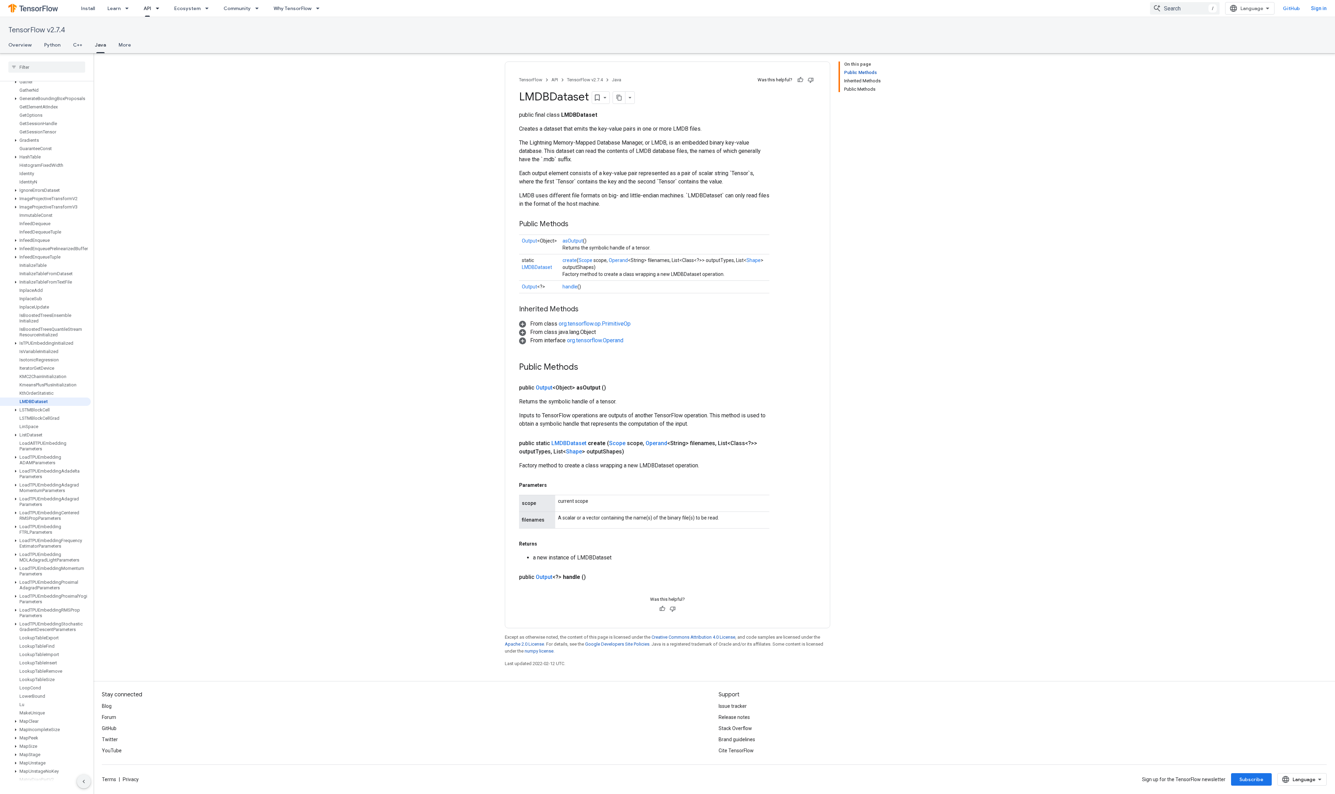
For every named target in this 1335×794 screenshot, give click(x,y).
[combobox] (1185, 8)
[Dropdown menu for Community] (259, 8)
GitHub (1291, 8)
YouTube (112, 750)
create (570, 260)
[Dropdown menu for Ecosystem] (209, 8)
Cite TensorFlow (736, 750)
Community (237, 8)
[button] (45, 82)
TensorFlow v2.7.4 (36, 30)
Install (88, 8)
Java (100, 45)
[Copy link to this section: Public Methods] (575, 224)
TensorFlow (530, 79)
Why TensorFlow (293, 8)
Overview (20, 45)
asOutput (573, 241)
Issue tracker (733, 706)
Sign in (1319, 8)
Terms (109, 779)
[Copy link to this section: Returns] (544, 544)
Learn (114, 8)
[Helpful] (800, 80)
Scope (585, 260)
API (147, 8)
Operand (618, 260)
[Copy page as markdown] (619, 98)
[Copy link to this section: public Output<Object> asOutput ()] (614, 388)
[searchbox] (46, 67)
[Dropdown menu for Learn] (129, 8)
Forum (109, 717)
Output (529, 241)
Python (52, 45)
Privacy (131, 779)
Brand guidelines (737, 739)
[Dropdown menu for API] (159, 8)
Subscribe (1251, 779)
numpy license (539, 651)
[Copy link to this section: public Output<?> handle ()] (594, 577)
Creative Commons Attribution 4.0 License (693, 637)
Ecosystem (187, 8)
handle (570, 286)
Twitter (110, 739)
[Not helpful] (811, 80)
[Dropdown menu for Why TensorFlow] (320, 8)
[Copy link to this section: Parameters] (554, 485)
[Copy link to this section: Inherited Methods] (585, 309)
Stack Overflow (735, 728)
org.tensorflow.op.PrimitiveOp (595, 323)
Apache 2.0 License (524, 644)
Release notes (734, 717)
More (125, 45)
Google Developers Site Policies (617, 644)
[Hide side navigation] (84, 781)
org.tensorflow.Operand (595, 340)
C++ (77, 45)
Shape (753, 260)
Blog (107, 706)
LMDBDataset (537, 267)
